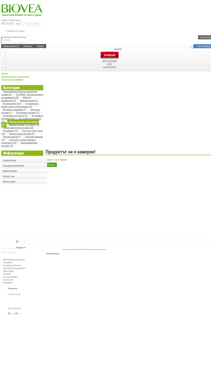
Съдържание (7, 282)
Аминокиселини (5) (29, 100)
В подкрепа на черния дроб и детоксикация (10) (19, 105)
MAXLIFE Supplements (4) (16, 99)
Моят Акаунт (27, 46)
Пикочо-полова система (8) (21, 133)
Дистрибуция (7, 262)
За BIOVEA (7, 274)
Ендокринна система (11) (28, 112)
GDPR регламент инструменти (14, 260)
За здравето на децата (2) (15, 115)
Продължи (51, 165)
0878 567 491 (7, 23)
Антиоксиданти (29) (12, 103)
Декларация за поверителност (14, 268)
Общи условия (8, 271)
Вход (18, 24)
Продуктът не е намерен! (12, 79)
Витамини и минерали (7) (14, 109)
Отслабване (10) (10, 130)
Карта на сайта (9, 181)
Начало (118, 49)
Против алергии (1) (12, 137)
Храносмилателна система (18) (19, 144)
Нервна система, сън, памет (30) (24, 124)
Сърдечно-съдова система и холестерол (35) (18, 141)
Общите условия (10, 171)
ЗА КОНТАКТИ (109, 67)
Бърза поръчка (9, 160)
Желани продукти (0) (11, 46)
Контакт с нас (9, 176)
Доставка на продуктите (13, 165)
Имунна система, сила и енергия (15, 76)
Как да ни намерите (10, 277)
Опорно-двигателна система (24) (18, 127)
